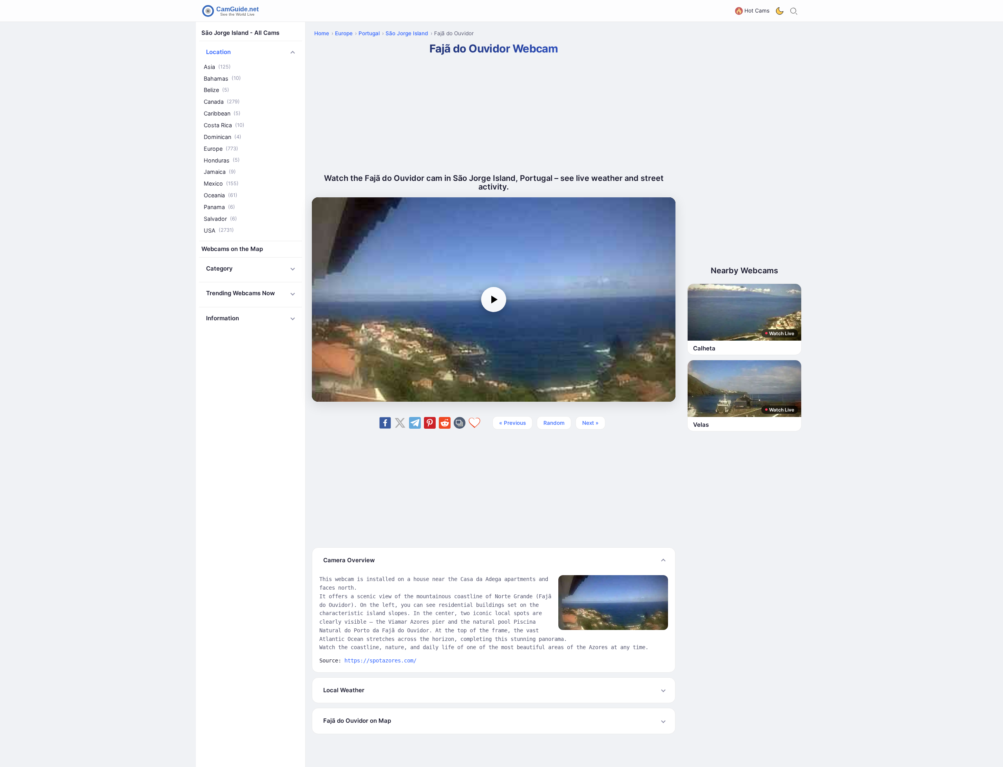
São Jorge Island (407, 33)
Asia (217, 66)
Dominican (222, 137)
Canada (222, 102)
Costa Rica (224, 125)
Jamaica (220, 172)
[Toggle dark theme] (780, 11)
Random (554, 423)
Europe (221, 148)
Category (219, 268)
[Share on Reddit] (445, 423)
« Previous (512, 423)
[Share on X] (400, 423)
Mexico (221, 183)
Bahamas (222, 78)
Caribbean (222, 113)
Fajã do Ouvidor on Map (357, 720)
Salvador (220, 218)
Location (218, 52)
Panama (219, 207)
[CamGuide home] (231, 11)
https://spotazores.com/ (380, 660)
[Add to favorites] (474, 423)
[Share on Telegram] (415, 423)
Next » (590, 423)
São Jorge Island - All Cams (240, 32)
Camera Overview (349, 560)
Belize (216, 90)
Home (321, 33)
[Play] (493, 299)
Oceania (220, 195)
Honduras (222, 160)
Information (222, 318)
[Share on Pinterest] (430, 423)
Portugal (369, 33)
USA (219, 230)
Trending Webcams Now (240, 293)
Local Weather (343, 690)
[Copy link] (459, 423)
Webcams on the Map (232, 249)
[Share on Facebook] (385, 423)
